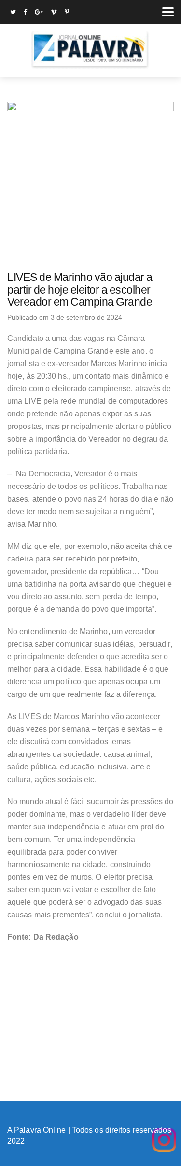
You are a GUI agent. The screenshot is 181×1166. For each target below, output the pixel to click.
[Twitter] (13, 13)
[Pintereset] (67, 13)
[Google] (39, 13)
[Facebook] (25, 13)
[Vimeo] (54, 13)
